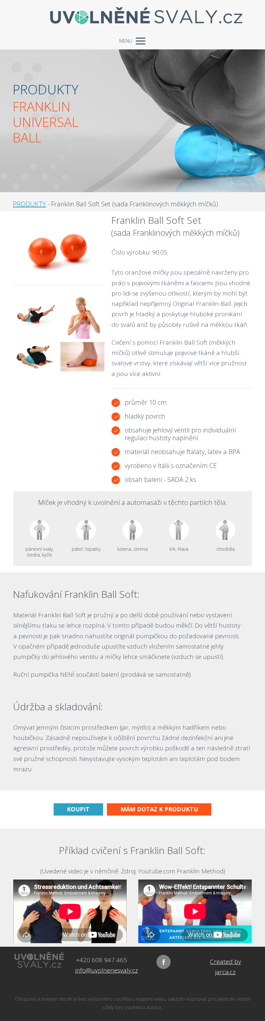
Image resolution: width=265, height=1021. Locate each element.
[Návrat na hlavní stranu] (39, 959)
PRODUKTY (29, 204)
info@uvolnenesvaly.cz (106, 970)
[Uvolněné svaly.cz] (132, 16)
